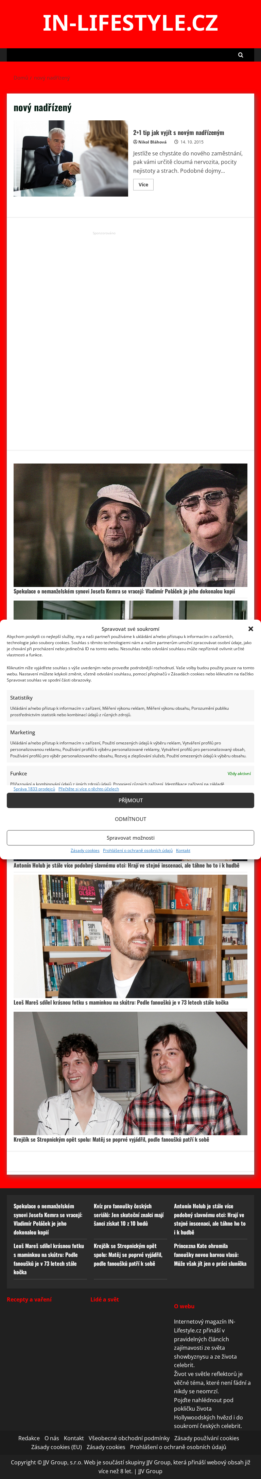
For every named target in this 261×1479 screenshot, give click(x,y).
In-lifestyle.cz (130, 22)
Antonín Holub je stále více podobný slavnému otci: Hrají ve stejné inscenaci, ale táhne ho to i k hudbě (127, 865)
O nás (52, 1438)
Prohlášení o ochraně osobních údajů (138, 850)
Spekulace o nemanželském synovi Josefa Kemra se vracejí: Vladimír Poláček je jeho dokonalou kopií (124, 591)
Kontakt (183, 850)
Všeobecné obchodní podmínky (129, 1438)
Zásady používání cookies (206, 1438)
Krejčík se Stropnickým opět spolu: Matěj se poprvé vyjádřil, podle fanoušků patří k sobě (111, 1139)
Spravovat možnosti (131, 837)
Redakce (29, 1438)
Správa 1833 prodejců (34, 789)
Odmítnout (130, 819)
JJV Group (150, 1471)
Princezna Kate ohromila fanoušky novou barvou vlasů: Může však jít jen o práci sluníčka (210, 1254)
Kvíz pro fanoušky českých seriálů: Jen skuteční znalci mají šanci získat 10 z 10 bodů (128, 1214)
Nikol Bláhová (152, 142)
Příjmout (131, 800)
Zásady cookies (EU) (56, 1446)
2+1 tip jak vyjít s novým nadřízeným (71, 158)
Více (146, 185)
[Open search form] (240, 55)
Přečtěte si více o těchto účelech (88, 789)
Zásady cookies (85, 850)
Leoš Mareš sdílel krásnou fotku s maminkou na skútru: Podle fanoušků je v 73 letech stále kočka (121, 1002)
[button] (250, 628)
